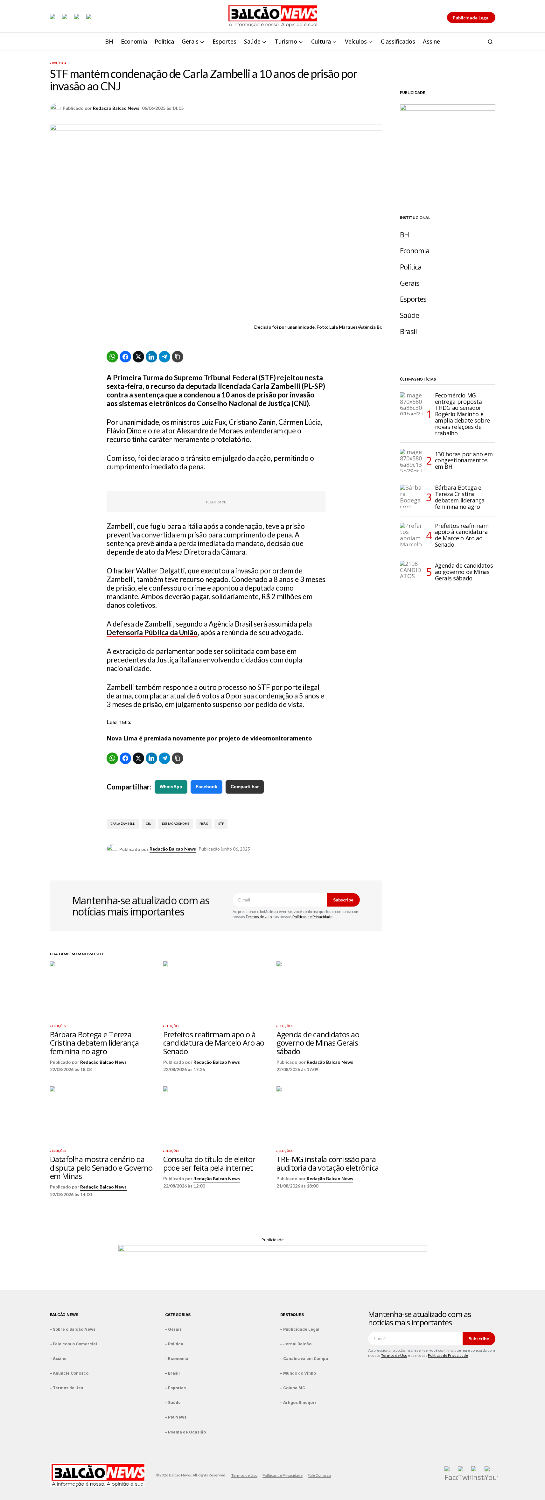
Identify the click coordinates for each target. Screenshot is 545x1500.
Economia (415, 251)
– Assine (58, 1358)
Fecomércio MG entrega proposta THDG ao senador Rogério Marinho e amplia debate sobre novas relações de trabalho (462, 414)
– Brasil (172, 1373)
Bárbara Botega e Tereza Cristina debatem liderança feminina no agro (460, 497)
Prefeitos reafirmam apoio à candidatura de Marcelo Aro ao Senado (462, 535)
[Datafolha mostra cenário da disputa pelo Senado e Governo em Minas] (103, 1116)
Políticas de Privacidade (312, 916)
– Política (174, 1344)
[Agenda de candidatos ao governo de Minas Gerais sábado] (329, 991)
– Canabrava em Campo (304, 1358)
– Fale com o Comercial (73, 1344)
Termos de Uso (259, 916)
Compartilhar (245, 786)
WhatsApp (171, 786)
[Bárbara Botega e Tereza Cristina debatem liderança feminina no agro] (103, 991)
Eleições (59, 1026)
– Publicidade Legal (299, 1329)
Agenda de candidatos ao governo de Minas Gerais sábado (464, 572)
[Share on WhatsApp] (112, 356)
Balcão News (64, 1314)
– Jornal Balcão (295, 1344)
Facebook (206, 786)
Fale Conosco (319, 1475)
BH (404, 235)
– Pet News (175, 1417)
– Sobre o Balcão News (72, 1329)
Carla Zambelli (123, 823)
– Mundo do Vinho (298, 1373)
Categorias (178, 1314)
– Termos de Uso (66, 1387)
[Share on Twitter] (138, 356)
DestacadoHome (175, 823)
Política (59, 63)
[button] (490, 41)
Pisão (203, 823)
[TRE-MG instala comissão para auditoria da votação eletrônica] (329, 1116)
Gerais (410, 283)
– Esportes (175, 1387)
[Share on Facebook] (125, 356)
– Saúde (173, 1402)
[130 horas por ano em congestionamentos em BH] (411, 460)
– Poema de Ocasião (185, 1432)
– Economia (176, 1358)
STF (221, 823)
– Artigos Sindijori (298, 1402)
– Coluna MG (292, 1387)
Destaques (292, 1314)
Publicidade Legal (471, 17)
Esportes (413, 299)
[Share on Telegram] (164, 356)
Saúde (409, 315)
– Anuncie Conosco (69, 1373)
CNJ (149, 823)
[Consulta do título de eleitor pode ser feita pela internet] (216, 1116)
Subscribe (343, 899)
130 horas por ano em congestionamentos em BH (464, 460)
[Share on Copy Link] (177, 356)
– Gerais (173, 1329)
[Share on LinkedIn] (151, 356)
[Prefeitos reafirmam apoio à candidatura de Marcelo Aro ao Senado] (216, 991)
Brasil (408, 331)
